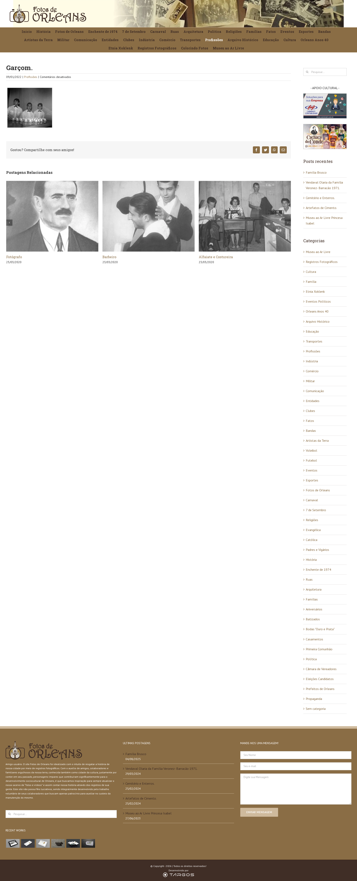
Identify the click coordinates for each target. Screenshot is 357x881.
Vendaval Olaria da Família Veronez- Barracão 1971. (161, 768)
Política (311, 659)
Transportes (314, 341)
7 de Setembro (316, 510)
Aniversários (314, 609)
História (311, 559)
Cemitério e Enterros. (320, 198)
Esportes (312, 480)
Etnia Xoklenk (315, 291)
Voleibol (311, 450)
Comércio (312, 371)
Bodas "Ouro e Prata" (320, 629)
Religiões (312, 520)
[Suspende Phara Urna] (88, 843)
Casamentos (314, 639)
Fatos (310, 421)
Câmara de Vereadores (321, 669)
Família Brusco (316, 172)
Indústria (312, 361)
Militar (310, 381)
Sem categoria (316, 709)
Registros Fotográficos (322, 262)
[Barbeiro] (52, 216)
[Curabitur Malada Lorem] (73, 843)
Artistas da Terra (317, 440)
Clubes (310, 411)
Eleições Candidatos (320, 679)
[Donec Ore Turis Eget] (13, 843)
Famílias (312, 599)
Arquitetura (313, 589)
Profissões (30, 77)
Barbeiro (13, 257)
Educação (312, 331)
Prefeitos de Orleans (320, 689)
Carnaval (312, 500)
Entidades (312, 401)
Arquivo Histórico (318, 321)
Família (311, 281)
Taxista (205, 257)
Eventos (311, 470)
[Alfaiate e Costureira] (148, 216)
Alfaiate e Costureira (119, 257)
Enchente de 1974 (318, 569)
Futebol (311, 460)
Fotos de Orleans (318, 490)
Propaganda (314, 699)
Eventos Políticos (318, 301)
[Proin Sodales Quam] (43, 843)
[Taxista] (245, 216)
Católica (311, 540)
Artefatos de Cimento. (321, 208)
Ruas (309, 579)
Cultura (311, 272)
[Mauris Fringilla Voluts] (28, 843)
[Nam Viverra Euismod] (58, 843)
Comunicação (315, 391)
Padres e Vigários (317, 550)
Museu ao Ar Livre (318, 252)
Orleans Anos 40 (317, 311)
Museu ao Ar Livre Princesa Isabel (148, 813)
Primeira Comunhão (319, 649)
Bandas (311, 431)
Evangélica (313, 530)
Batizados (313, 619)
